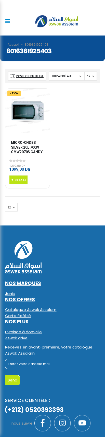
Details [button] (20, 180)
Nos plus (17, 321)
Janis (10, 293)
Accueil (13, 44)
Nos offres (20, 299)
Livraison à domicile (23, 332)
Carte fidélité (18, 315)
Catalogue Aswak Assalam (31, 309)
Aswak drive (16, 338)
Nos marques (23, 283)
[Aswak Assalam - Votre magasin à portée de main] (56, 21)
